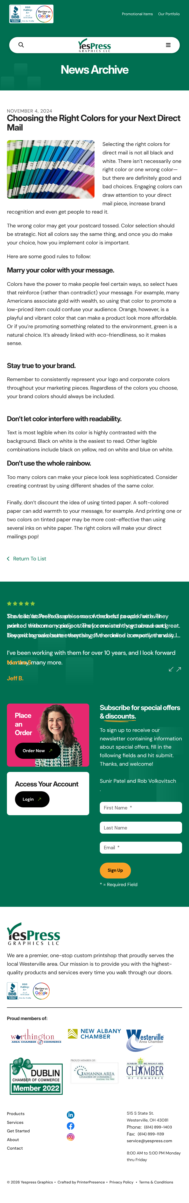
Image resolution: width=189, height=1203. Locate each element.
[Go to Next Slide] (178, 669)
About (13, 1139)
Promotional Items (137, 14)
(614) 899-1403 (158, 1127)
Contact (15, 1148)
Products (16, 1113)
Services (15, 1122)
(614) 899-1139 (151, 1134)
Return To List (29, 558)
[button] (21, 45)
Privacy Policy (121, 1182)
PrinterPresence (91, 1182)
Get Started (18, 1131)
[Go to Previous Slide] (171, 669)
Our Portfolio (169, 14)
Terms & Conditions (156, 1182)
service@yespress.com (149, 1141)
